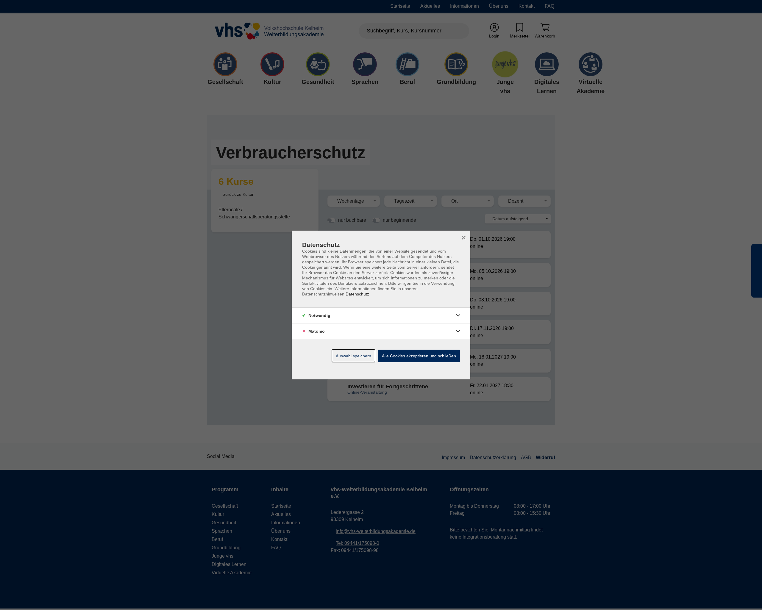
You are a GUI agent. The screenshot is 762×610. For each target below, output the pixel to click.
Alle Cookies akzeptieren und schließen (419, 356)
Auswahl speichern (353, 356)
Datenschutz (357, 294)
